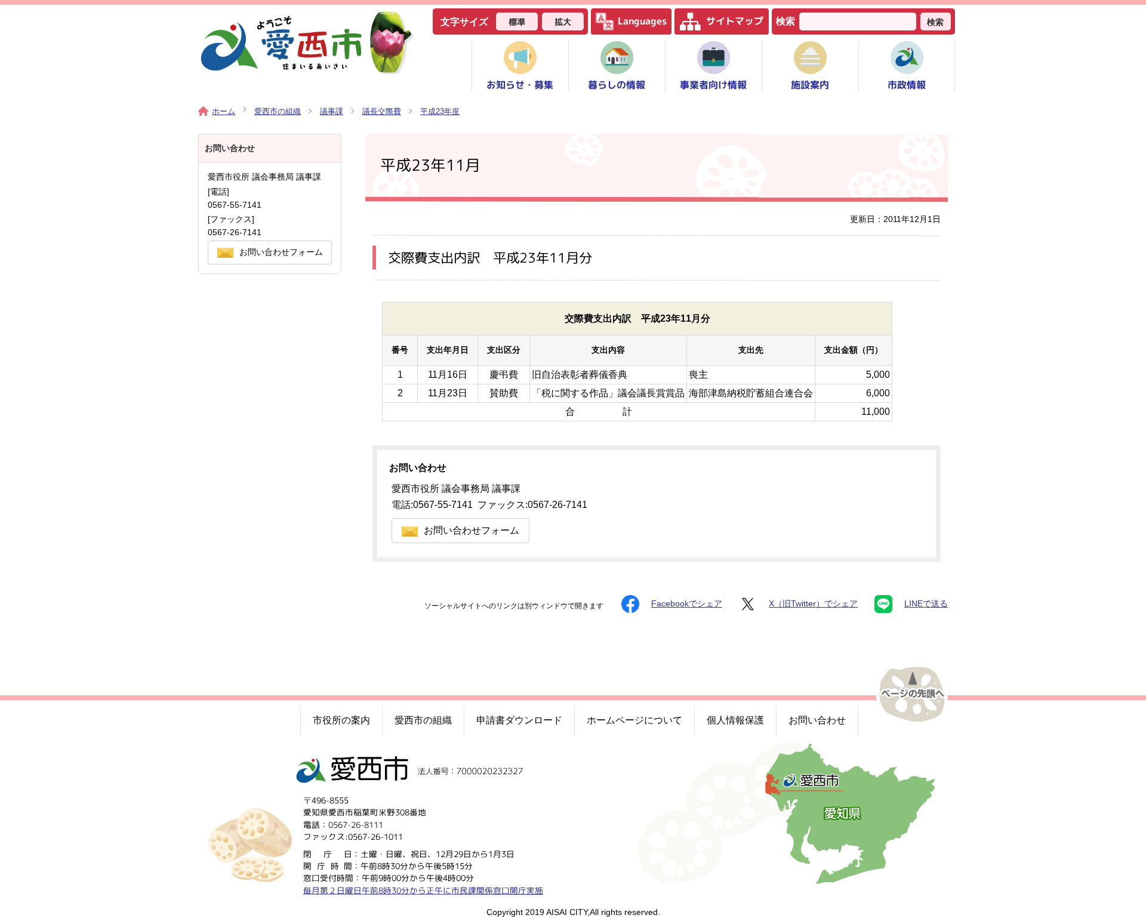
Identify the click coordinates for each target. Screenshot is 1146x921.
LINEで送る (926, 603)
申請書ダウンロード (519, 720)
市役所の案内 (341, 720)
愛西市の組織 (277, 111)
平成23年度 (440, 111)
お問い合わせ (817, 720)
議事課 (331, 111)
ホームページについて (634, 720)
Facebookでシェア (686, 603)
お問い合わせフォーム (471, 530)
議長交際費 (381, 111)
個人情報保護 (735, 720)
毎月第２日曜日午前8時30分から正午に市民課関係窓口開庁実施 (423, 889)
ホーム (223, 111)
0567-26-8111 (355, 824)
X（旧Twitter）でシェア (813, 603)
